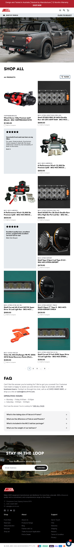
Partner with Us (27, 529)
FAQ (52, 523)
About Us (25, 520)
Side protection (9, 526)
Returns (53, 532)
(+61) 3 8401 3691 (11, 504)
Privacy (53, 537)
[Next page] (48, 368)
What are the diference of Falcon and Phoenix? (26, 419)
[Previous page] (25, 368)
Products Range (27, 523)
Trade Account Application (31, 532)
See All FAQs (38, 406)
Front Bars (7, 520)
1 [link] (29, 368)
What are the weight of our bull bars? (22, 428)
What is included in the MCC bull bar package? (25, 423)
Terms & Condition (57, 534)
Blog (23, 526)
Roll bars (7, 529)
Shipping (54, 529)
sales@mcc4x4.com (12, 506)
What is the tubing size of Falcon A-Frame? (24, 414)
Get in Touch (55, 520)
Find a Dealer (26, 534)
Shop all (6, 532)
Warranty (54, 526)
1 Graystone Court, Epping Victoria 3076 (19, 501)
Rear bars (7, 523)
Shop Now (37, 5)
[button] (64, 10)
